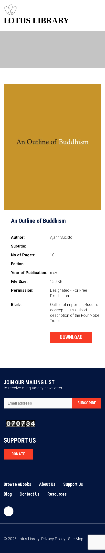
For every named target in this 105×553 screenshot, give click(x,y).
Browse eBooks (17, 484)
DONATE (18, 454)
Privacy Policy (53, 539)
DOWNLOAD (71, 337)
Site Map (75, 539)
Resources (57, 494)
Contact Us (30, 494)
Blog (8, 494)
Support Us (73, 484)
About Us (47, 484)
